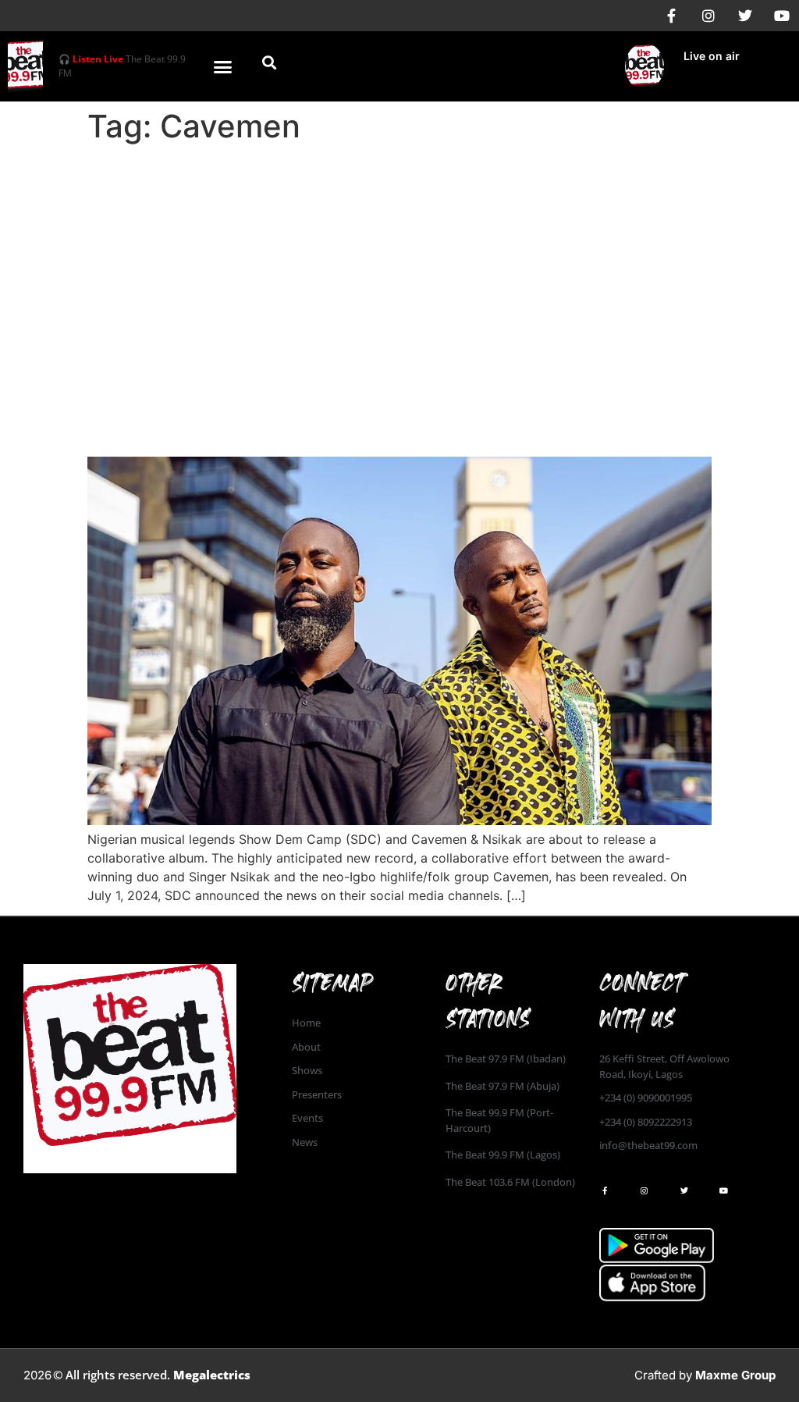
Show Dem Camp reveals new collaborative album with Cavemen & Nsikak (381, 413)
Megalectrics (211, 1374)
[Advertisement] (399, 267)
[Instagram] (708, 16)
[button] (223, 66)
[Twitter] (745, 16)
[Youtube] (782, 16)
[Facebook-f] (672, 16)
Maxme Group (735, 1375)
